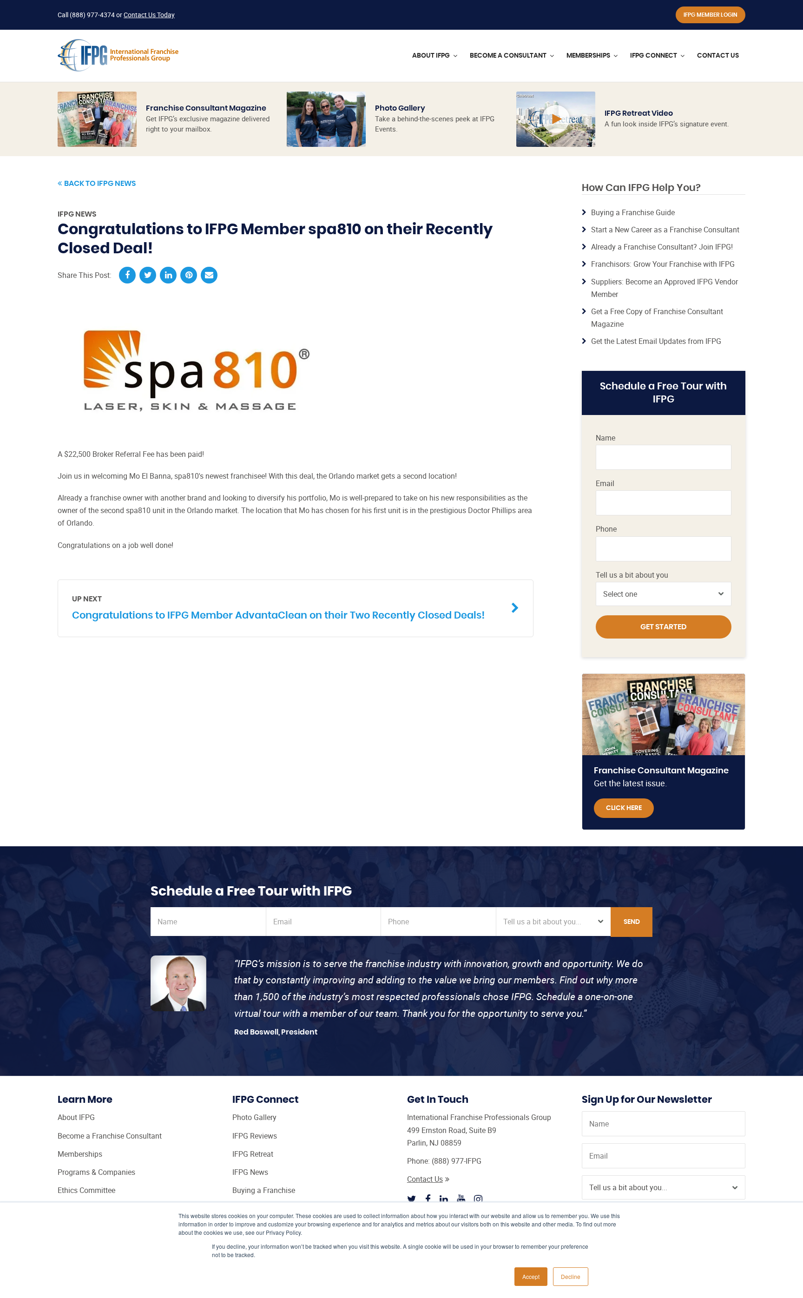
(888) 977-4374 (92, 14)
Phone (606, 529)
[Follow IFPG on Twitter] (411, 1199)
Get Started (663, 627)
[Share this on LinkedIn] (168, 275)
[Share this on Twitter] (147, 275)
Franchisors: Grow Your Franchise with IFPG (663, 264)
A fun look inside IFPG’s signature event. (667, 123)
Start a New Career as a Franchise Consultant (665, 229)
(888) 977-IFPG (456, 1161)
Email (605, 483)
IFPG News (77, 214)
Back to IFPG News (100, 183)
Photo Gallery (400, 108)
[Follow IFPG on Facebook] (428, 1199)
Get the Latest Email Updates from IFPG (656, 341)
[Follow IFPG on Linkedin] (444, 1199)
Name (605, 438)
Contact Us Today (149, 14)
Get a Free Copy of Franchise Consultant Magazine (657, 317)
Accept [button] (531, 1276)
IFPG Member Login (710, 15)
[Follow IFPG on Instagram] (478, 1199)
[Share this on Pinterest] (188, 275)
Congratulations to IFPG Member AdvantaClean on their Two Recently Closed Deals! (278, 607)
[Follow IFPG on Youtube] (461, 1199)
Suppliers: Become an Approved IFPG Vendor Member (664, 288)
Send (632, 922)
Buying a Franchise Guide (633, 212)
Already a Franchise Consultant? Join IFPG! (662, 247)
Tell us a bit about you (632, 575)
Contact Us (425, 1179)
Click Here (624, 808)
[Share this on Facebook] (127, 275)
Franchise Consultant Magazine (206, 108)
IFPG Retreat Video (639, 113)
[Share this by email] (209, 275)
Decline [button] (570, 1276)
